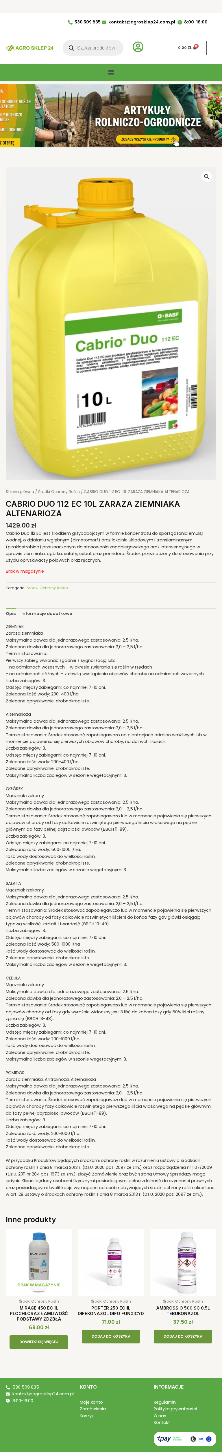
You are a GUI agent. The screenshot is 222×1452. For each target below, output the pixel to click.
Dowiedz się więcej (38, 1341)
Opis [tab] (11, 613)
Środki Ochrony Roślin (59, 492)
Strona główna (20, 492)
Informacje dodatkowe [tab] (46, 613)
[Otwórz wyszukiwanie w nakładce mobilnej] (93, 47)
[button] (111, 72)
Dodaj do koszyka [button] (111, 1336)
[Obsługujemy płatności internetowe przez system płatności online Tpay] (185, 1439)
